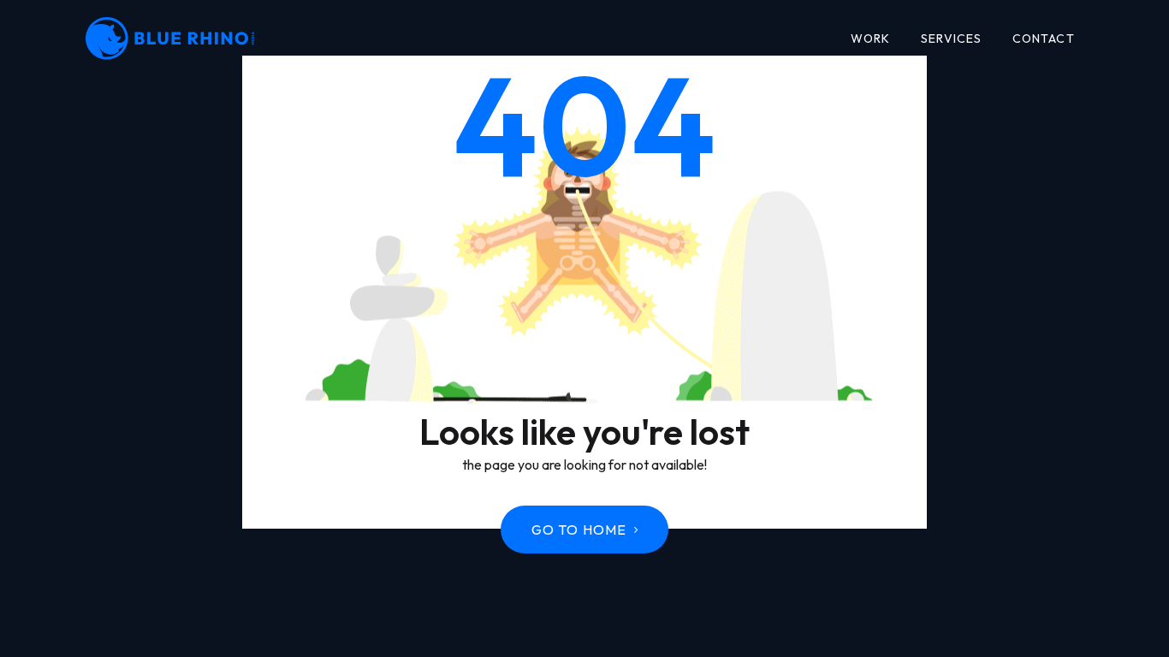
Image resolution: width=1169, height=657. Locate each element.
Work (871, 38)
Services (951, 38)
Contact (1043, 38)
